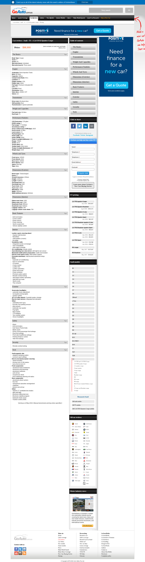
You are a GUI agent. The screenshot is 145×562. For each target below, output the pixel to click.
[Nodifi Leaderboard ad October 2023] (72, 35)
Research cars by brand (86, 539)
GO (129, 10)
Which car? (83, 541)
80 (73, 268)
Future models (62, 546)
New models (61, 543)
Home (59, 535)
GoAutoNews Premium (107, 537)
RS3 (73, 337)
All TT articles (76, 405)
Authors (103, 548)
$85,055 (87, 237)
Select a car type (84, 537)
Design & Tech (105, 543)
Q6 (73, 319)
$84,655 (87, 229)
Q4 (73, 312)
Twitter (82, 135)
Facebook (76, 135)
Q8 (73, 326)
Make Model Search (63, 550)
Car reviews (61, 539)
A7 (73, 290)
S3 (73, 348)
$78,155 (87, 244)
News (59, 548)
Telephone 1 (76, 152)
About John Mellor (106, 552)
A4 (73, 279)
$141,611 (87, 254)
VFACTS (82, 552)
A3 (73, 275)
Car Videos (61, 541)
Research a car (83, 535)
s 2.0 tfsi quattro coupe (33, 22)
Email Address (76, 162)
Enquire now (83, 173)
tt (24, 22)
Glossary (82, 556)
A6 (73, 286)
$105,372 (87, 208)
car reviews (16, 22)
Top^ (65, 54)
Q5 (73, 315)
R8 (73, 330)
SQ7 (73, 352)
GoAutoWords (105, 546)
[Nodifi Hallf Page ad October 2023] (116, 96)
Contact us (104, 550)
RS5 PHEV (75, 341)
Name (74, 147)
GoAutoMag (104, 541)
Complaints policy (106, 556)
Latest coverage (62, 537)
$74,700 (87, 242)
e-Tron (74, 301)
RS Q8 (74, 334)
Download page (87, 525)
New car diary (83, 543)
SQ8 (73, 355)
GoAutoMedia (105, 535)
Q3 (73, 308)
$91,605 (87, 224)
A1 (73, 272)
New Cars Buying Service (65, 554)
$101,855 (87, 203)
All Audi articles (77, 401)
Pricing (42, 22)
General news (83, 550)
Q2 (73, 304)
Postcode (75, 167)
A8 (73, 294)
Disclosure (104, 554)
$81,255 (87, 235)
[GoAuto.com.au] (22, 14)
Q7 (73, 323)
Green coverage (84, 546)
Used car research (84, 548)
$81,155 (87, 219)
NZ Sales (82, 554)
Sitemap (60, 556)
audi (22, 22)
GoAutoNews (105, 539)
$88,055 (87, 214)
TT (73, 359)
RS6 (73, 344)
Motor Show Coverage (64, 552)
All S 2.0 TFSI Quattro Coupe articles (83, 409)
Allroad (74, 297)
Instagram (89, 135)
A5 (73, 283)
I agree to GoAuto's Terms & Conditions (83, 176)
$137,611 (87, 249)
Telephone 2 (75, 157)
